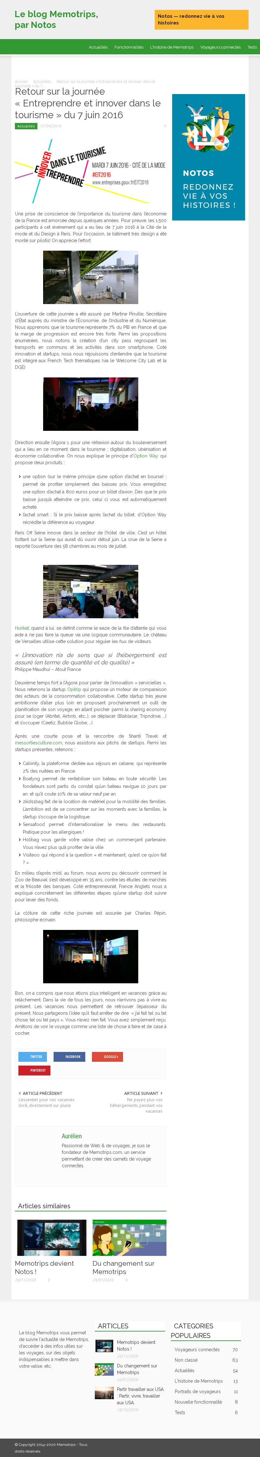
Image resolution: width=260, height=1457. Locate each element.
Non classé (206, 1360)
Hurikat (22, 628)
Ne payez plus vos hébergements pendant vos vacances (136, 1105)
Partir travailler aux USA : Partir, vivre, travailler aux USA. (140, 1396)
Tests (206, 1412)
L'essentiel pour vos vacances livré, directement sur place (47, 1102)
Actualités (98, 47)
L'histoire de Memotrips (206, 1381)
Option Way (145, 455)
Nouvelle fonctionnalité (206, 1402)
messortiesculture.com (38, 742)
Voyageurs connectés (220, 47)
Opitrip (75, 689)
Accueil (21, 81)
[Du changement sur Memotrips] (129, 1237)
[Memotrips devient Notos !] (52, 1237)
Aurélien (72, 1136)
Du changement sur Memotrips (124, 1267)
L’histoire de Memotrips (171, 47)
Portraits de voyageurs (95, 63)
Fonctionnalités (128, 47)
